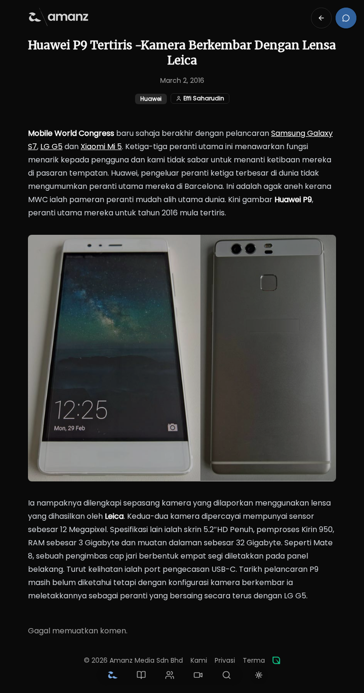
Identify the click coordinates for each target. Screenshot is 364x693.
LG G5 (51, 146)
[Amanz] (276, 660)
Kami (199, 660)
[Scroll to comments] (346, 18)
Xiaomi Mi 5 (101, 146)
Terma (254, 660)
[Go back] (321, 18)
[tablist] (170, 675)
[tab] (113, 675)
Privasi (225, 660)
